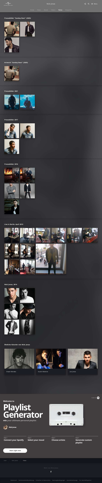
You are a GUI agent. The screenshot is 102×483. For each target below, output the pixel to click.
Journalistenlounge (72, 480)
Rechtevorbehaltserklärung (26, 480)
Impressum (13, 480)
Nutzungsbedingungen (58, 480)
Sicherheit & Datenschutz (43, 480)
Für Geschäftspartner (85, 480)
